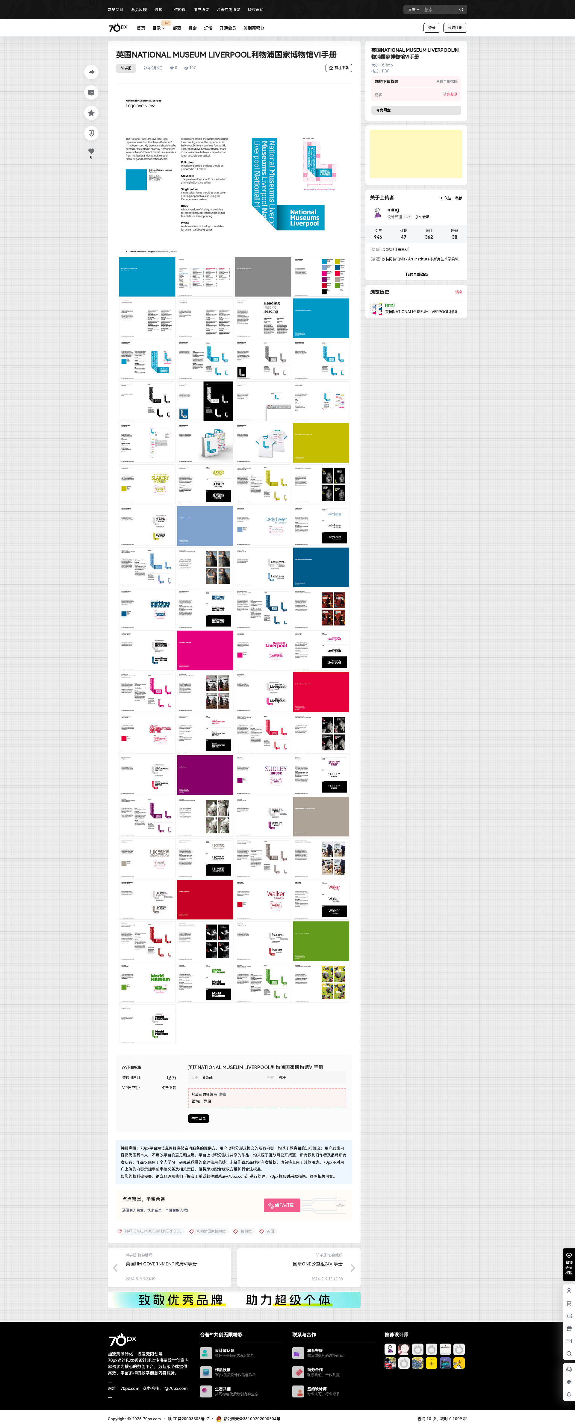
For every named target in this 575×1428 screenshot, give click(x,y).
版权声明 (256, 9)
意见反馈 (139, 9)
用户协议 (201, 9)
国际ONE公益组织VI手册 (318, 1264)
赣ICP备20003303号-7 (188, 1419)
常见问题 (115, 9)
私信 (458, 198)
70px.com (151, 1419)
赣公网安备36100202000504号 (251, 1419)
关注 (448, 198)
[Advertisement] (416, 154)
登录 (431, 28)
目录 (160, 26)
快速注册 (455, 28)
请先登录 (450, 94)
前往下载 (342, 68)
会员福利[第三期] (390, 250)
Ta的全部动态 (416, 274)
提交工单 (194, 1176)
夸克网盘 (198, 1119)
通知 (158, 9)
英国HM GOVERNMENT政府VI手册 (161, 1264)
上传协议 (178, 9)
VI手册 (126, 68)
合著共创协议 (228, 9)
